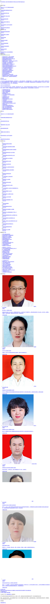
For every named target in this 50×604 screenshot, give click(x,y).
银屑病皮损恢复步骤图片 (6, 256)
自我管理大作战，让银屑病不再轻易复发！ (9, 76)
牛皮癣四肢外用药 (5, 241)
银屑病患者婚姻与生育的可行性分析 (8, 58)
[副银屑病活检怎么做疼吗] (0, 33)
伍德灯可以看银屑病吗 (6, 91)
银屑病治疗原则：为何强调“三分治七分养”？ (10, 60)
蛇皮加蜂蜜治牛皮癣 (5, 252)
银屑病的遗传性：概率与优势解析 (8, 56)
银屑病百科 (11, 1)
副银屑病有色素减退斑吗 (4, 46)
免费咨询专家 (4, 354)
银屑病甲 (23, 590)
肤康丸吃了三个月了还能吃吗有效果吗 (7, 7)
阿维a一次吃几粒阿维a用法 (7, 107)
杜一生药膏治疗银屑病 (6, 249)
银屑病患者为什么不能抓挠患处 (7, 70)
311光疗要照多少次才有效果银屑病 (8, 94)
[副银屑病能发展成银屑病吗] (0, 30)
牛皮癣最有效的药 (5, 244)
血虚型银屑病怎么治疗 (6, 238)
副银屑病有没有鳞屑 (3, 40)
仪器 (6, 1)
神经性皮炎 (15, 1)
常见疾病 (2, 589)
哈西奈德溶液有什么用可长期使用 (6, 24)
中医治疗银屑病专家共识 (6, 243)
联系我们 (5, 592)
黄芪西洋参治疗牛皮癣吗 (6, 236)
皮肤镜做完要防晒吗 (5, 96)
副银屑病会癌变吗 (3, 49)
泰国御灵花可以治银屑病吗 (7, 237)
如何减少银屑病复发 (5, 73)
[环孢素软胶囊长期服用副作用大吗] (0, 9)
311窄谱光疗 (4, 95)
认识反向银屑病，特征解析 (7, 69)
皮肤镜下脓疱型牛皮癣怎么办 (7, 105)
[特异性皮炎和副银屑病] (0, 42)
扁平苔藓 (19, 1)
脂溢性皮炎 (23, 1)
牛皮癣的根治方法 (5, 260)
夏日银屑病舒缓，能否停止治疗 (7, 74)
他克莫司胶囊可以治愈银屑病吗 (7, 235)
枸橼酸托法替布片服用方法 (5, 21)
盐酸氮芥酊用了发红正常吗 (5, 16)
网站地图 (8, 592)
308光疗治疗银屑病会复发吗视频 (8, 106)
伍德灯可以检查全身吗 (6, 90)
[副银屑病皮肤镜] (0, 36)
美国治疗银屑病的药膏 (6, 265)
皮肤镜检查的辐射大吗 (6, 89)
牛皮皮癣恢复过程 (5, 255)
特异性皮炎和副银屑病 (4, 43)
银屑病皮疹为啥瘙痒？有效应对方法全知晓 (9, 75)
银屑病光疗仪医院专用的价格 (7, 109)
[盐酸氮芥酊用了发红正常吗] (0, 15)
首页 (1, 1)
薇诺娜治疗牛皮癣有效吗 (6, 245)
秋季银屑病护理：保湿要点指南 (7, 61)
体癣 (18, 590)
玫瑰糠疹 (13, 590)
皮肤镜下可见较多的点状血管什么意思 (9, 103)
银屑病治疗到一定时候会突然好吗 (8, 261)
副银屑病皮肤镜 (3, 37)
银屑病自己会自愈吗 (5, 251)
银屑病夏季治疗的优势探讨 (7, 59)
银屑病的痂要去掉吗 (5, 257)
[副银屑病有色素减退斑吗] (0, 45)
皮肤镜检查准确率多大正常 (7, 108)
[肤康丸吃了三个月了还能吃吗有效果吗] (0, 6)
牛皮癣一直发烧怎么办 (6, 263)
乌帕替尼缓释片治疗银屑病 (7, 266)
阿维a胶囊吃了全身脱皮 (6, 93)
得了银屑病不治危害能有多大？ (7, 68)
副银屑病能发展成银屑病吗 (5, 31)
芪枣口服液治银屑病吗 (6, 234)
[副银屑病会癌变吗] (0, 48)
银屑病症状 (29, 590)
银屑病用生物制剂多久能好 (7, 239)
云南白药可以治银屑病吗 (6, 264)
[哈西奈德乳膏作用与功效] (0, 12)
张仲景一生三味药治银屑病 (7, 254)
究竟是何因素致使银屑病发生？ (7, 67)
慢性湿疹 (20, 590)
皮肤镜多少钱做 (5, 92)
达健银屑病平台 (9, 594)
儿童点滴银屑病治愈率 (6, 262)
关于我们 (2, 592)
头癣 (16, 590)
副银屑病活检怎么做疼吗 (4, 34)
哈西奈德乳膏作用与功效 (4, 13)
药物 (8, 1)
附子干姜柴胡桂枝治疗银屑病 (7, 267)
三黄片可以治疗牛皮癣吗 (6, 268)
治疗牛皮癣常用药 (5, 240)
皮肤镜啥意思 (4, 104)
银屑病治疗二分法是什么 (6, 247)
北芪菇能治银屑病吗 (5, 258)
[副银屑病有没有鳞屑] (0, 39)
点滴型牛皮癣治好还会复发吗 (7, 253)
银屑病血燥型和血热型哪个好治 (7, 242)
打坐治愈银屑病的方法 (6, 250)
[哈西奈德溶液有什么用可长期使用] (0, 23)
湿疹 (26, 590)
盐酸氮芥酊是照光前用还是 (5, 27)
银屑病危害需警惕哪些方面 (7, 71)
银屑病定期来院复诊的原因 (7, 72)
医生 (4, 1)
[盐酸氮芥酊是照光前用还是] (0, 26)
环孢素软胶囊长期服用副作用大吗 (6, 10)
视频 (3, 1)
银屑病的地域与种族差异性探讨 (7, 57)
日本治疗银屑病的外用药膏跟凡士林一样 (9, 248)
